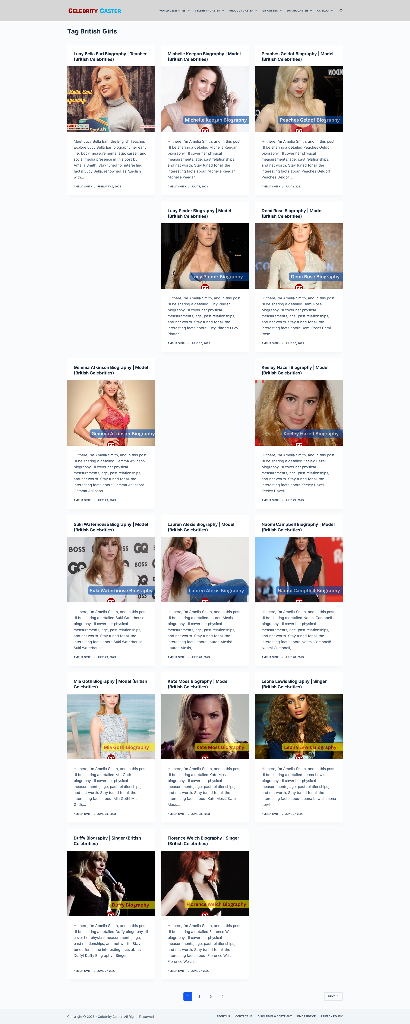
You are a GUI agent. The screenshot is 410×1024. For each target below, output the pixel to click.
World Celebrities (172, 10)
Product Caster (241, 10)
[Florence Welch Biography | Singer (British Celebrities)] (205, 883)
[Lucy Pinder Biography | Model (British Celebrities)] (205, 256)
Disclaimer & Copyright (275, 1016)
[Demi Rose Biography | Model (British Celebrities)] (299, 256)
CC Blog (323, 10)
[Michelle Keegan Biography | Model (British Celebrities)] (205, 99)
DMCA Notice (306, 1016)
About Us (223, 1016)
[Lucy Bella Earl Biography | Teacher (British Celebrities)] (111, 99)
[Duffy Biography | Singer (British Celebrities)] (111, 883)
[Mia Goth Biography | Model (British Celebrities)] (111, 727)
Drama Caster (297, 10)
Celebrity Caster (207, 10)
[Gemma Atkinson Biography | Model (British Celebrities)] (111, 413)
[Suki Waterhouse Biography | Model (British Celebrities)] (111, 570)
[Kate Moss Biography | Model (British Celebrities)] (205, 727)
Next (331, 996)
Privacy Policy (332, 1016)
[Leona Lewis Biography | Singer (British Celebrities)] (299, 727)
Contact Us (243, 1016)
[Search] (341, 10)
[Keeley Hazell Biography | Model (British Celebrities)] (299, 413)
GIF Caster (270, 10)
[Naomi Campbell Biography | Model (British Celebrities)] (299, 570)
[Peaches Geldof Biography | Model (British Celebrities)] (299, 99)
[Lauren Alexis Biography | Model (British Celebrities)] (205, 570)
